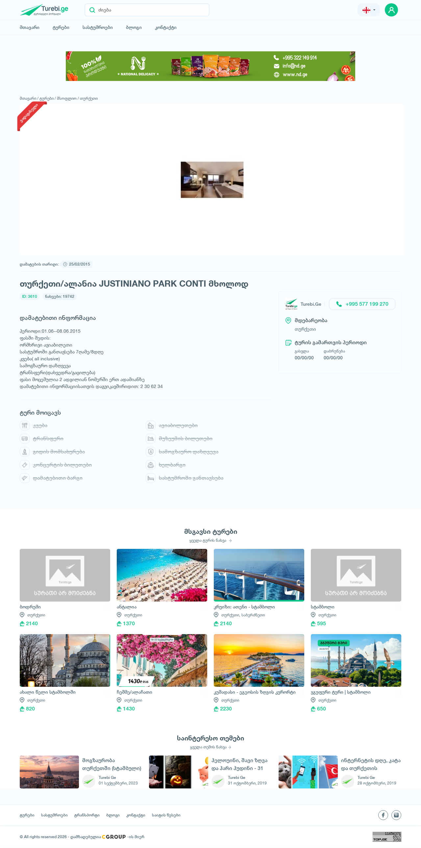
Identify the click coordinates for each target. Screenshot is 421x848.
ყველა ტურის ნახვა (208, 540)
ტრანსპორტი (87, 815)
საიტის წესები (166, 815)
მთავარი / (29, 98)
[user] (391, 9)
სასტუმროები (98, 27)
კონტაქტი (166, 27)
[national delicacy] (210, 66)
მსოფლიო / (68, 98)
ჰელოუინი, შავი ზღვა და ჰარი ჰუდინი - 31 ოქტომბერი (239, 764)
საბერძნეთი (253, 614)
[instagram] (396, 815)
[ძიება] (92, 10)
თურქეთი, (230, 614)
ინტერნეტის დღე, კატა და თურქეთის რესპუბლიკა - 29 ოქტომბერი (371, 764)
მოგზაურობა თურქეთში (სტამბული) (111, 764)
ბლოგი (134, 27)
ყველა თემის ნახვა (208, 747)
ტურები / (47, 98)
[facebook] (383, 815)
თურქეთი (89, 98)
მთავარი (29, 27)
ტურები (61, 27)
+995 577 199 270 (367, 304)
